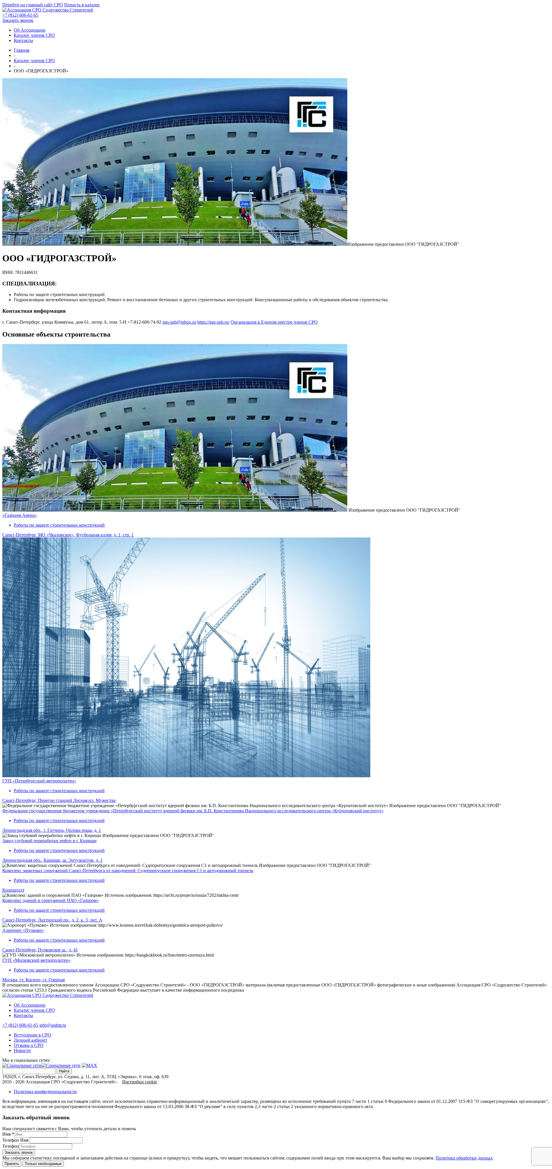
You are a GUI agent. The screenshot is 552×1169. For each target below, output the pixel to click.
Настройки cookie (139, 1081)
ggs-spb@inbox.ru (179, 322)
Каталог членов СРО (34, 35)
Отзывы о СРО (28, 1045)
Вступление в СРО (32, 1034)
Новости (22, 1050)
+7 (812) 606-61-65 (20, 15)
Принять (12, 1164)
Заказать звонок (17, 20)
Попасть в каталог (82, 4)
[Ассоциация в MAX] (89, 1065)
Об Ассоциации (29, 30)
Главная (21, 50)
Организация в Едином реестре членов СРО (274, 322)
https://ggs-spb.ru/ (213, 322)
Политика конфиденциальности (45, 1091)
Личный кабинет (30, 1040)
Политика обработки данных (464, 1157)
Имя (8, 1134)
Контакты (23, 40)
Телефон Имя (15, 1140)
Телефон (10, 1146)
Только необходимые (43, 1164)
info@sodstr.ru (52, 1025)
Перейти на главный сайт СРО (32, 4)
